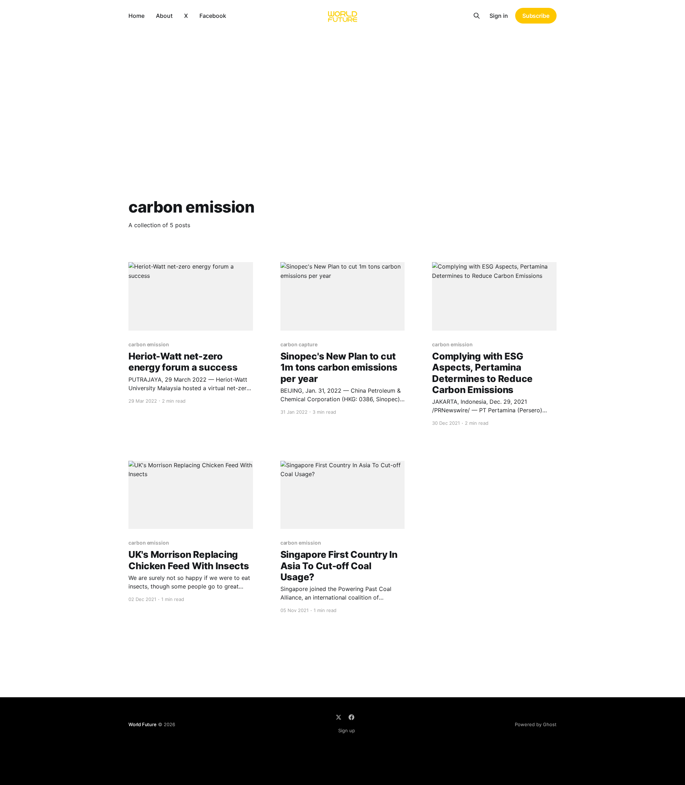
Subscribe (535, 15)
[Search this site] (476, 15)
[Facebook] (351, 717)
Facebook (212, 15)
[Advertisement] (342, 85)
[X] (338, 717)
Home (136, 15)
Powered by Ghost (536, 724)
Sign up (346, 730)
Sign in (498, 15)
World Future (142, 724)
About (164, 15)
